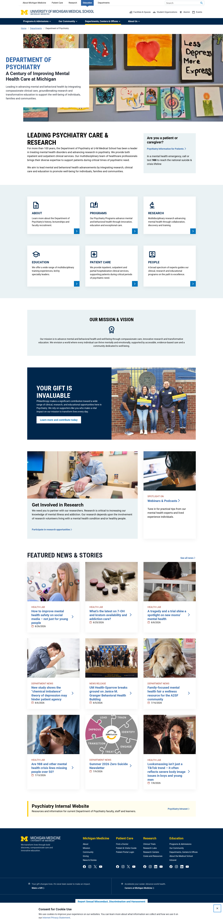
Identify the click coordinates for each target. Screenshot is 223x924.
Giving (86, 856)
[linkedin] (155, 867)
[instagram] (89, 867)
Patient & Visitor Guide (126, 848)
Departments (104, 3)
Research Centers (151, 852)
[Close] (217, 908)
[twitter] (95, 867)
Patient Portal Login (125, 852)
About (85, 844)
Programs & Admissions (180, 844)
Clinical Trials (149, 844)
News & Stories (90, 860)
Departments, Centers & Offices (183, 852)
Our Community (176, 848)
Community (88, 852)
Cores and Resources (152, 856)
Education (87, 3)
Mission (86, 848)
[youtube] (100, 867)
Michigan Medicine (96, 838)
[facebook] (84, 867)
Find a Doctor (122, 844)
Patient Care (57, 3)
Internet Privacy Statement (56, 917)
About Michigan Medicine (34, 3)
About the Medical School (181, 856)
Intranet (172, 860)
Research (73, 3)
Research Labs (150, 848)
